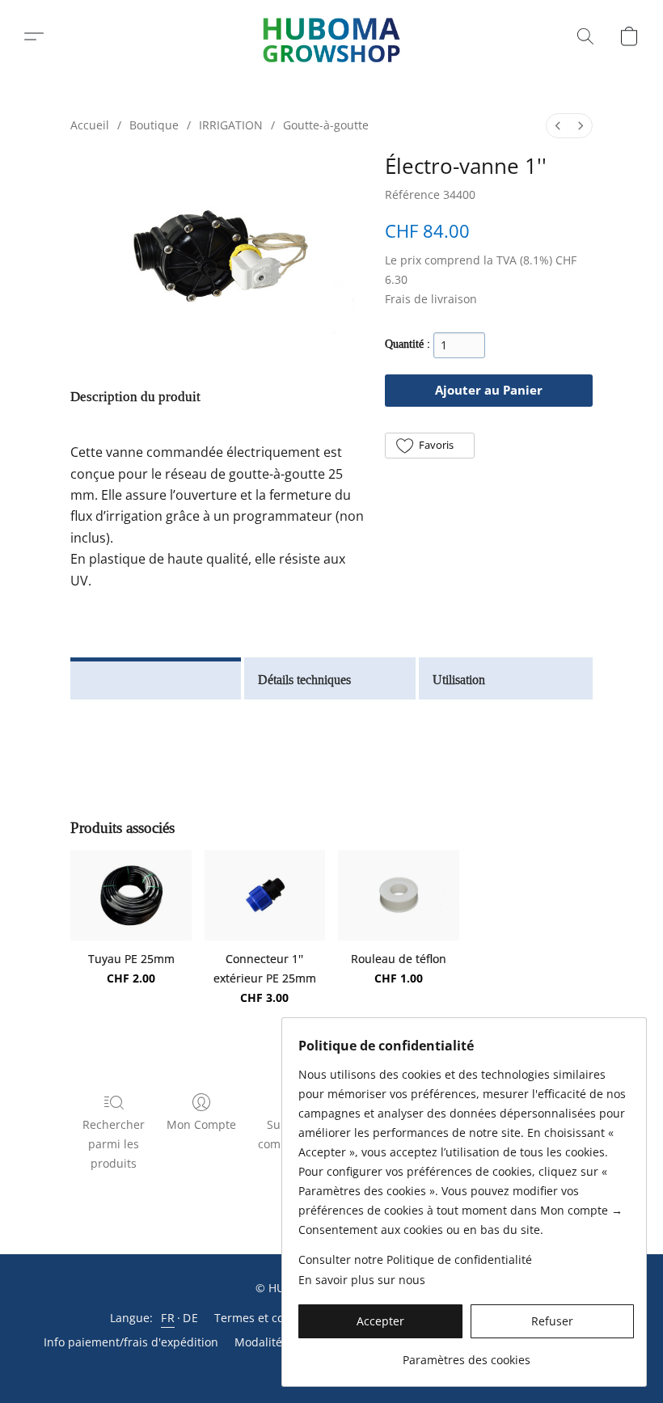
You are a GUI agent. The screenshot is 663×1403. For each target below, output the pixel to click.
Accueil (89, 125)
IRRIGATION (231, 125)
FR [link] (168, 1317)
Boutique (154, 125)
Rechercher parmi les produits (113, 1144)
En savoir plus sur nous (361, 1279)
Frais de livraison (431, 298)
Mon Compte (201, 1124)
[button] (332, 37)
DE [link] (190, 1317)
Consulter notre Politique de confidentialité (415, 1259)
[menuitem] (558, 125)
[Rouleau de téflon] (398, 895)
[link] (466, 1354)
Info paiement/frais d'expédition (131, 1342)
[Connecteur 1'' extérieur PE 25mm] (265, 895)
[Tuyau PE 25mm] (130, 895)
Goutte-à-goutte (326, 125)
